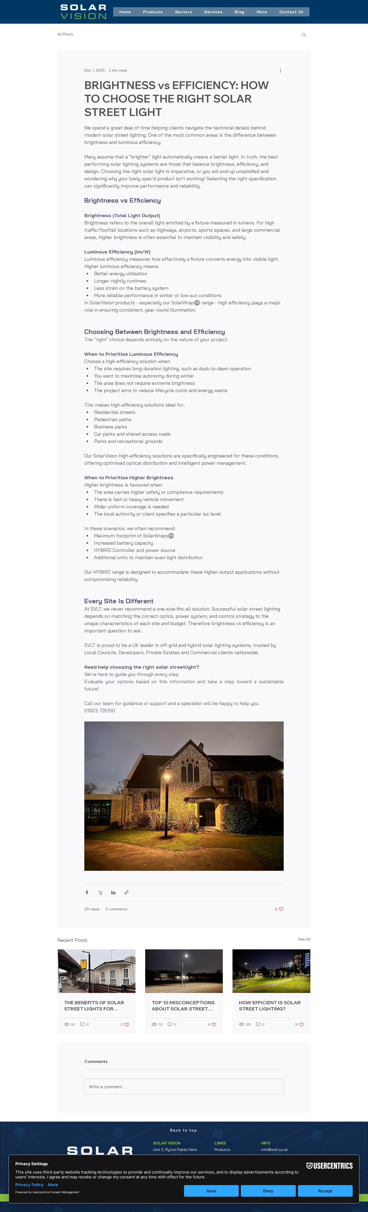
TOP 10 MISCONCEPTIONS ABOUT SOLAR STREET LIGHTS (183, 1005)
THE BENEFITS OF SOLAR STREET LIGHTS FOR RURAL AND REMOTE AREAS (94, 1005)
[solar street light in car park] (184, 971)
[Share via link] (126, 892)
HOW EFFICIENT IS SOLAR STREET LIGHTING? (270, 1005)
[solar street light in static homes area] (97, 971)
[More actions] (280, 70)
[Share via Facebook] (86, 892)
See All (304, 939)
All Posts (65, 34)
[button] (153, 11)
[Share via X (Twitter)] (100, 892)
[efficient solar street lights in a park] (271, 971)
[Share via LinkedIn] (113, 892)
